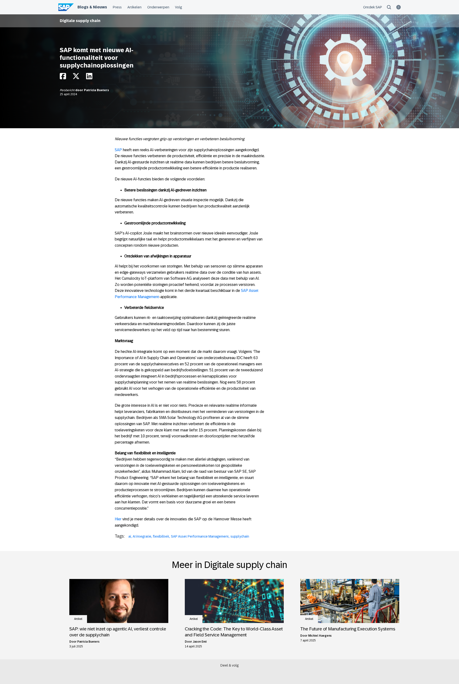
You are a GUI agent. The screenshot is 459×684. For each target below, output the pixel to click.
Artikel (78, 619)
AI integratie (142, 536)
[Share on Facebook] (63, 77)
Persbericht (67, 90)
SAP (118, 150)
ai (129, 536)
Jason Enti (200, 641)
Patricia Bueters (96, 90)
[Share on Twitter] (76, 77)
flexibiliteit (161, 536)
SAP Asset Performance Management (200, 536)
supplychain (239, 536)
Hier (118, 519)
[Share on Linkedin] (89, 77)
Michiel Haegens (320, 635)
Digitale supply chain (80, 21)
